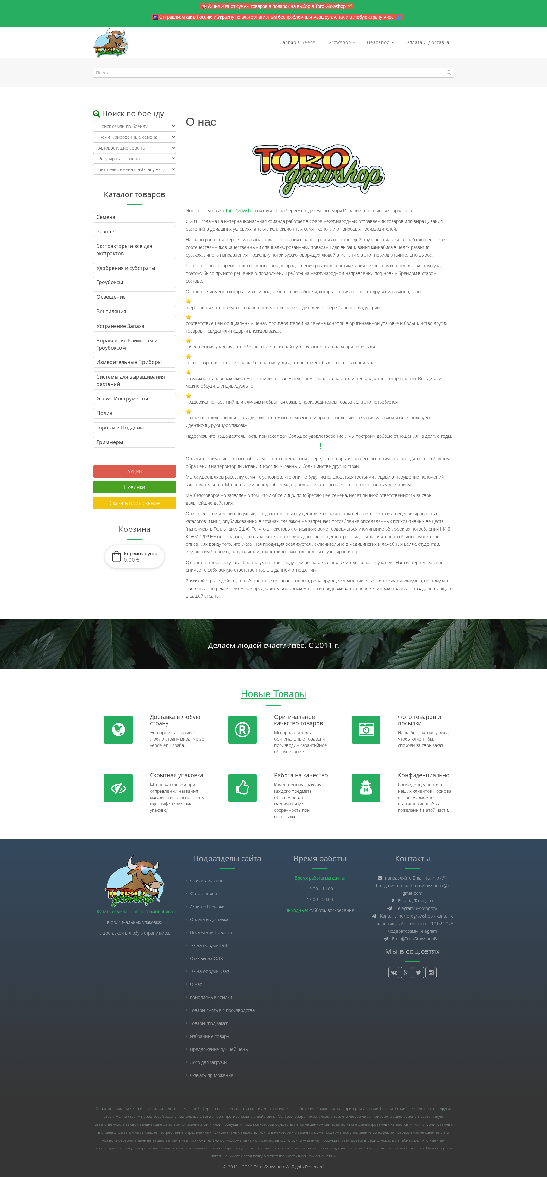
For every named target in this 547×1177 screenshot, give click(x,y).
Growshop (339, 42)
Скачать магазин (207, 880)
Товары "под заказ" (209, 1023)
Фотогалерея (203, 893)
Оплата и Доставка (427, 42)
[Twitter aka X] (418, 972)
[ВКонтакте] (393, 972)
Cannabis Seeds (298, 42)
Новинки (134, 487)
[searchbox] (273, 73)
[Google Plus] (406, 972)
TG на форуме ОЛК (209, 945)
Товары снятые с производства (222, 1010)
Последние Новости (211, 932)
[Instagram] (431, 972)
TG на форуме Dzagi (210, 971)
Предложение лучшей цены (219, 1049)
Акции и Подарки (207, 906)
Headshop (378, 42)
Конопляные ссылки (211, 997)
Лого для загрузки (208, 1062)
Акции (134, 471)
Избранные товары (210, 1036)
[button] (134, 556)
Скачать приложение (135, 502)
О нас (196, 984)
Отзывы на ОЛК (206, 958)
